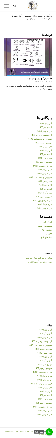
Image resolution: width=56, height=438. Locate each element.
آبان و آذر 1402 (45, 154)
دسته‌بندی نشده (45, 225)
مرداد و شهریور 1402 (42, 165)
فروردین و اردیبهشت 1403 (40, 138)
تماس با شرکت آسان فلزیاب (39, 257)
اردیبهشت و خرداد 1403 (41, 134)
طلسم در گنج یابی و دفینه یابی (39, 78)
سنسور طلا (47, 229)
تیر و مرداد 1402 (44, 169)
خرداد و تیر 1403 (44, 130)
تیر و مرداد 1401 (44, 204)
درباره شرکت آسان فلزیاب (40, 261)
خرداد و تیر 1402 (44, 173)
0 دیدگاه (49, 81)
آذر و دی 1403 (45, 123)
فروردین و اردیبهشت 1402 (40, 177)
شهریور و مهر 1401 (43, 196)
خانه (42, 19)
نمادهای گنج (46, 237)
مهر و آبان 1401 (45, 192)
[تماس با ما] (49, 432)
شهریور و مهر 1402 (43, 161)
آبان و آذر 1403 (45, 127)
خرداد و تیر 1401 (44, 207)
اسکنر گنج (47, 221)
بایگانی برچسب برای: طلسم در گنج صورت (31, 15)
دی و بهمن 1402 (44, 146)
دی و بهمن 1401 (44, 181)
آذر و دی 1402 (45, 150)
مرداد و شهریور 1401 (42, 200)
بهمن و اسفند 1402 (43, 142)
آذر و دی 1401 (45, 184)
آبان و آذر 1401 (45, 188)
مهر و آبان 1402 (45, 157)
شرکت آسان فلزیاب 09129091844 (31, 431)
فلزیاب (49, 233)
